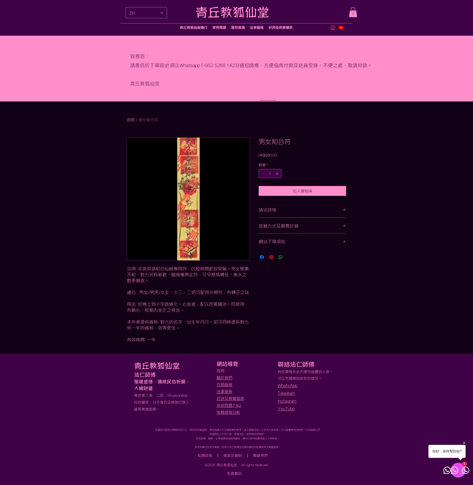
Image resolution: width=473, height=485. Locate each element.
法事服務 (224, 391)
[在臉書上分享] (262, 257)
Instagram (287, 400)
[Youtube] (341, 27)
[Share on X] (290, 257)
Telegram (286, 393)
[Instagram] (333, 27)
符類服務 (224, 384)
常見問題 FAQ (229, 405)
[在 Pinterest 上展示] (271, 257)
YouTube (286, 408)
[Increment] (277, 173)
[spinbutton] (270, 173)
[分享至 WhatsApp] (281, 257)
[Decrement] (262, 173)
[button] (353, 12)
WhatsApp (287, 385)
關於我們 (224, 377)
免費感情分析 (228, 412)
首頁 (131, 119)
